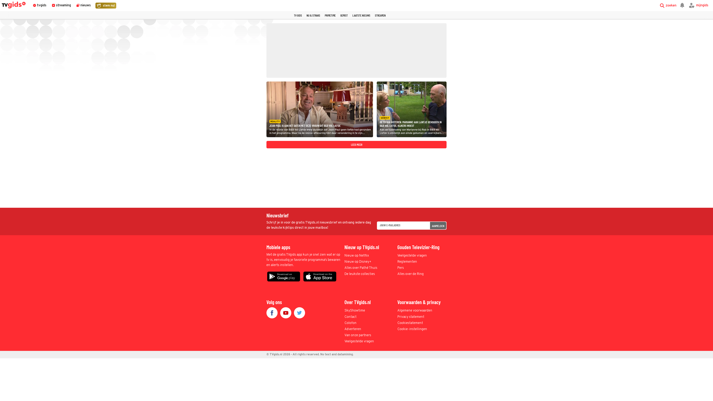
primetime (330, 15)
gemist (344, 15)
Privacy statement (410, 317)
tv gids (298, 15)
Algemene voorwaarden (414, 311)
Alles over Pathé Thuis (360, 268)
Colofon (350, 323)
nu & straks (313, 15)
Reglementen (407, 262)
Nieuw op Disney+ (357, 262)
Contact (350, 317)
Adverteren (352, 329)
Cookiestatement (410, 323)
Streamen (380, 15)
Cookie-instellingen (412, 329)
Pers (400, 268)
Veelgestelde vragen (412, 256)
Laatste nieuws (361, 15)
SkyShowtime (354, 311)
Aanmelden (438, 226)
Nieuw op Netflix (356, 256)
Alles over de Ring (410, 274)
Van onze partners (357, 335)
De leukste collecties (359, 274)
